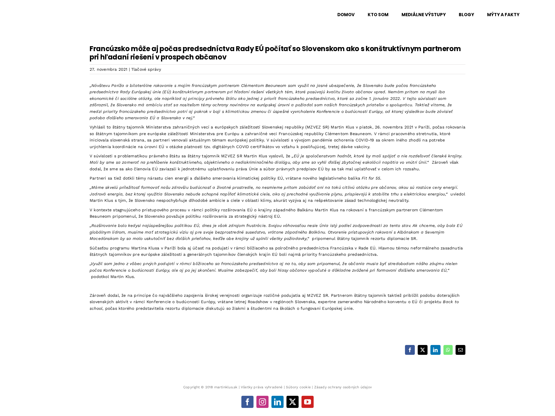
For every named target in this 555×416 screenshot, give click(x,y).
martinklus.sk (226, 387)
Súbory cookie (298, 387)
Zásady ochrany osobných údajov (343, 387)
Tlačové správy (146, 69)
